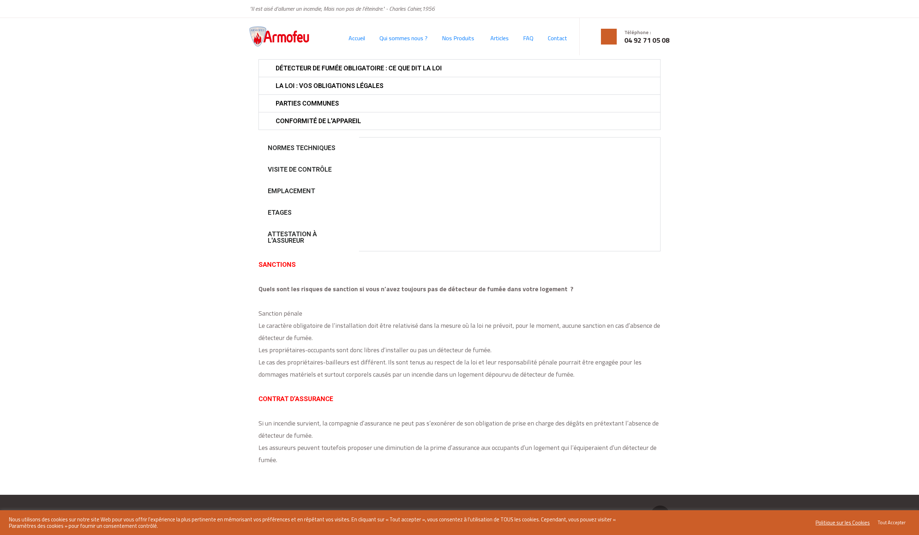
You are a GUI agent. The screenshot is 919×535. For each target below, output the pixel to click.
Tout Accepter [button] (892, 522)
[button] (459, 68)
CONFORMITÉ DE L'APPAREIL (318, 121)
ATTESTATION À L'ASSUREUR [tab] (292, 237)
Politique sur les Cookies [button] (843, 523)
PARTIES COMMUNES (307, 103)
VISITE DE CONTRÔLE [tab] (300, 169)
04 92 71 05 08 (647, 40)
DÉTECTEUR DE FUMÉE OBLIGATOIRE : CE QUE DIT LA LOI (359, 68)
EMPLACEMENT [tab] (291, 191)
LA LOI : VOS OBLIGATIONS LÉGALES (329, 85)
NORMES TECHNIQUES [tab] (301, 148)
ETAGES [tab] (279, 212)
